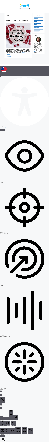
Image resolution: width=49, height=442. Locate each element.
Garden (25, 11)
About (17, 11)
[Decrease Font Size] (1, 395)
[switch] (3, 182)
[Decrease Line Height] (1, 408)
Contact (31, 11)
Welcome (35, 51)
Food (22, 11)
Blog (20, 11)
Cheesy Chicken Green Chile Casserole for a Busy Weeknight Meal (38, 30)
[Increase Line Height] (1, 404)
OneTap (5, 127)
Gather (28, 11)
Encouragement (8, 54)
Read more (23, 52)
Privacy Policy (41, 0)
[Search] (29, 8)
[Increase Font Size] (1, 391)
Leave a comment (9, 56)
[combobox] (24, 71)
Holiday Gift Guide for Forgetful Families (17, 20)
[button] (0, 76)
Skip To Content (2, 434)
